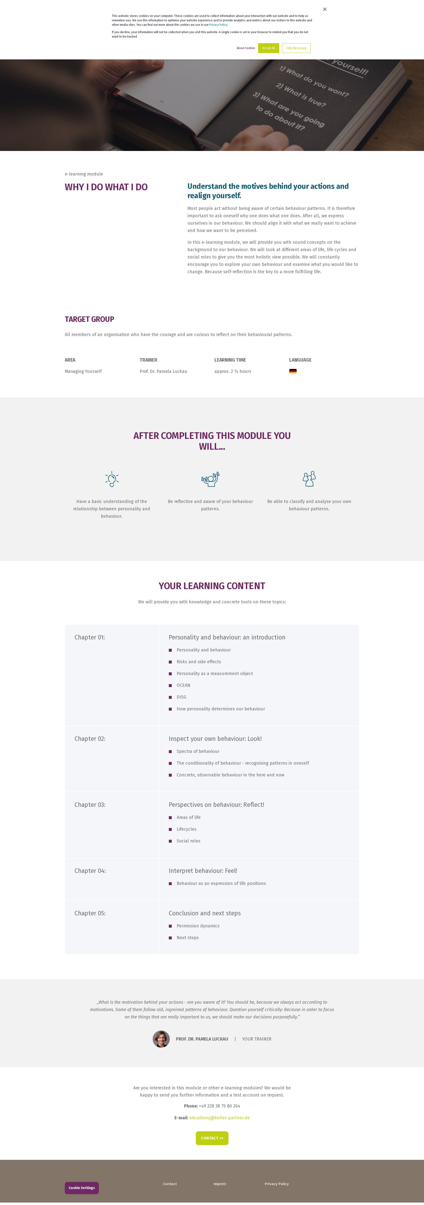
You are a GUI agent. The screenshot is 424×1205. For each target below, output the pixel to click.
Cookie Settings (82, 1188)
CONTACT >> (212, 1138)
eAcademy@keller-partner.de (219, 1118)
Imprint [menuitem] (220, 1184)
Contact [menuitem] (170, 1184)
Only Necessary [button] (296, 48)
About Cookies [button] (246, 48)
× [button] (324, 9)
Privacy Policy (218, 25)
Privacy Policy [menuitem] (277, 1184)
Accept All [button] (268, 48)
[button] (412, 1193)
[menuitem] (185, 1176)
